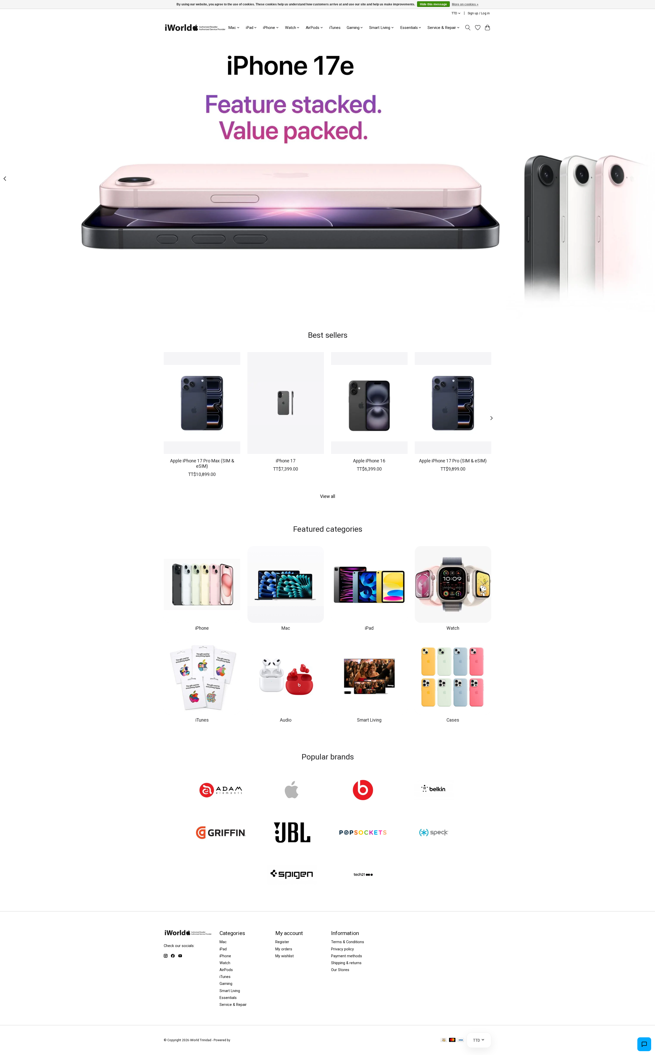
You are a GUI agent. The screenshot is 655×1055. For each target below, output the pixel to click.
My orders (283, 949)
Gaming (226, 983)
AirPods (226, 969)
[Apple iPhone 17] (285, 403)
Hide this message (433, 4)
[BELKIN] (434, 790)
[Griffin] (221, 833)
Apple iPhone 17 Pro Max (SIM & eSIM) (202, 463)
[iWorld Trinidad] (195, 27)
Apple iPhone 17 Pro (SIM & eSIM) (453, 460)
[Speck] (434, 833)
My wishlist (284, 956)
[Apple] (292, 790)
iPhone (202, 628)
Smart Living (369, 720)
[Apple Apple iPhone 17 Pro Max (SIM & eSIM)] (202, 403)
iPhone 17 (286, 460)
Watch (452, 628)
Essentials (228, 997)
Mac (285, 628)
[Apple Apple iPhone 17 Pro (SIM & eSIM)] (453, 403)
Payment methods (346, 956)
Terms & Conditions (347, 942)
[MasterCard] (452, 1040)
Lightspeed (239, 1040)
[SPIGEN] (292, 875)
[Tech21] (363, 875)
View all (327, 496)
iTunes (335, 27)
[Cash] (444, 1040)
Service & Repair (233, 1004)
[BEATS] (363, 790)
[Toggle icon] (468, 27)
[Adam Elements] (221, 790)
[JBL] (292, 833)
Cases (452, 720)
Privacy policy (342, 949)
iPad (369, 628)
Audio (285, 720)
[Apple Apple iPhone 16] (369, 403)
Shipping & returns (346, 963)
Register (282, 942)
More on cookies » (465, 4)
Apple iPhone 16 (369, 460)
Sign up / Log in (479, 13)
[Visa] (460, 1040)
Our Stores (340, 969)
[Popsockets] (363, 833)
